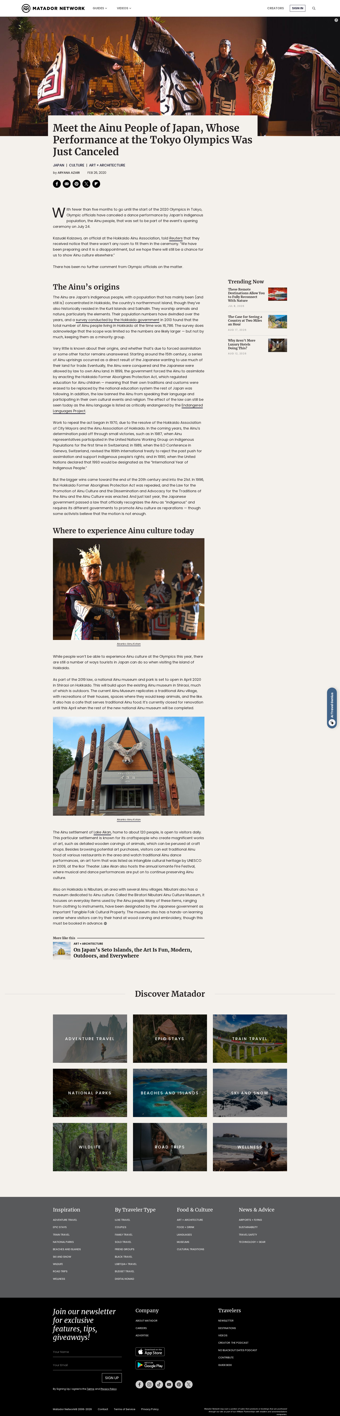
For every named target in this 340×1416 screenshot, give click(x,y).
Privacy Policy (194, 734)
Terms (175, 734)
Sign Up (209, 724)
